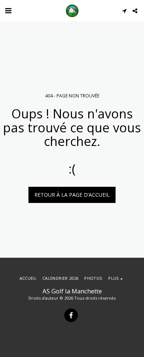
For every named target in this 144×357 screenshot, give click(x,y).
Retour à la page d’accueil (72, 194)
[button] (8, 10)
